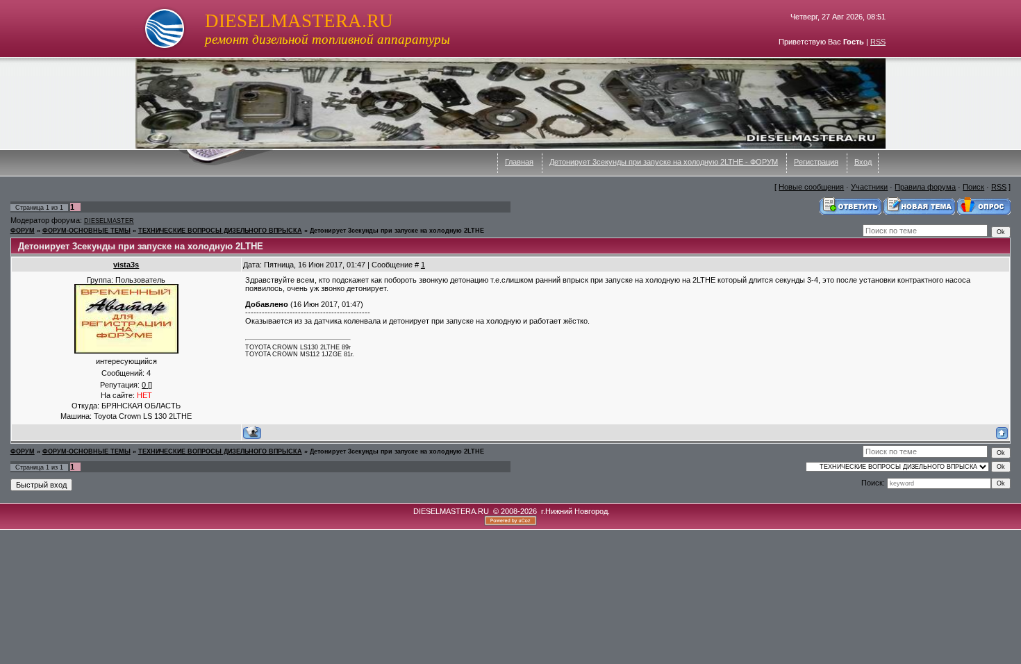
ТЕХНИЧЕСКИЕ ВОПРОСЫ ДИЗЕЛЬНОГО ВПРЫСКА (220, 230)
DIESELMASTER (109, 220)
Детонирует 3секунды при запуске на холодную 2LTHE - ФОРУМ (663, 162)
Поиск (973, 187)
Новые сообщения (811, 187)
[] (147, 385)
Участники (869, 187)
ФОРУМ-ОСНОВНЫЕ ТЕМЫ (86, 230)
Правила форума (925, 187)
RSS (878, 42)
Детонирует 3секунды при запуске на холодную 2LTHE (397, 230)
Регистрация (816, 162)
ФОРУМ (22, 230)
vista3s (126, 264)
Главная (519, 162)
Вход (863, 162)
